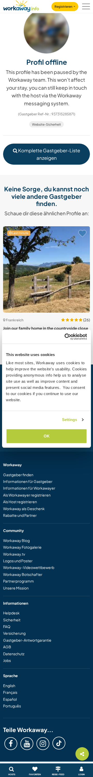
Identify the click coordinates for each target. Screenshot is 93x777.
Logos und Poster (18, 560)
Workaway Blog (16, 540)
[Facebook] (10, 743)
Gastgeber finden (18, 474)
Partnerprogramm (18, 581)
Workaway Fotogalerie (22, 547)
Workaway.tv (14, 554)
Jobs (7, 660)
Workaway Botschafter (22, 574)
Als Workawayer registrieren (27, 495)
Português (12, 706)
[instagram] (42, 743)
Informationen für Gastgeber (27, 481)
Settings (69, 419)
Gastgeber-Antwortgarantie (27, 640)
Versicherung (14, 633)
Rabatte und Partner (20, 515)
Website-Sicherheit (46, 124)
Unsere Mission (16, 588)
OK (47, 436)
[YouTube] (26, 743)
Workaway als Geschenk (24, 508)
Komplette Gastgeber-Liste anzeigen (48, 154)
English (9, 685)
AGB (7, 646)
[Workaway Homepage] (21, 5)
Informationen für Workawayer (29, 488)
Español (10, 699)
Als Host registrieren (20, 501)
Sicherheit (11, 619)
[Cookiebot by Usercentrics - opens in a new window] (65, 336)
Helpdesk (11, 613)
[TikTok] (58, 743)
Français (10, 692)
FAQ (6, 626)
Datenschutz (13, 653)
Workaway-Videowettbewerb (28, 567)
